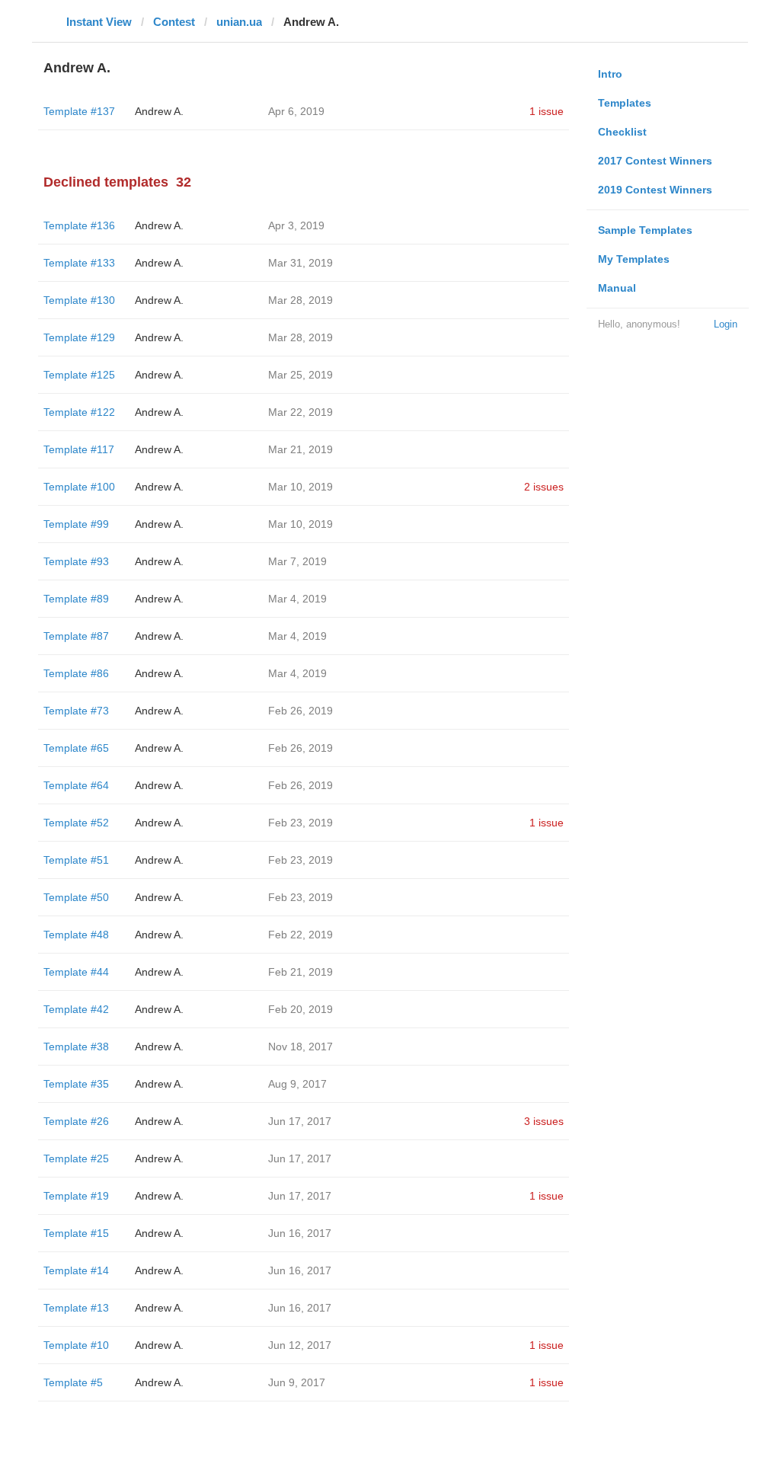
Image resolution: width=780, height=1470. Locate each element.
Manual (617, 288)
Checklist (622, 132)
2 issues (544, 487)
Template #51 (76, 860)
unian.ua (239, 21)
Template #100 (79, 487)
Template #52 (76, 822)
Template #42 (76, 1009)
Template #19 (76, 1196)
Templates (624, 103)
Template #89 (76, 599)
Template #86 (76, 673)
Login (725, 324)
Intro (610, 74)
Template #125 (79, 375)
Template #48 (76, 934)
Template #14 (76, 1270)
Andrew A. (159, 111)
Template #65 (76, 748)
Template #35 (76, 1084)
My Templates (634, 259)
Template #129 (79, 337)
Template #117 (78, 449)
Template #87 (76, 636)
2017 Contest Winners (655, 161)
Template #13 (76, 1308)
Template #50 (76, 897)
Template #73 (76, 711)
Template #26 (76, 1121)
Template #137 (79, 111)
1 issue (546, 111)
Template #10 (76, 1345)
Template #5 (73, 1382)
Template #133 (79, 263)
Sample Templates (645, 230)
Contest (174, 21)
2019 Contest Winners (655, 190)
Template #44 (76, 972)
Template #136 (79, 225)
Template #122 (79, 412)
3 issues (544, 1121)
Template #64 (76, 785)
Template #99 (76, 524)
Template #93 (76, 561)
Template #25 (76, 1158)
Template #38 (76, 1046)
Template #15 (76, 1233)
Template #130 (79, 300)
